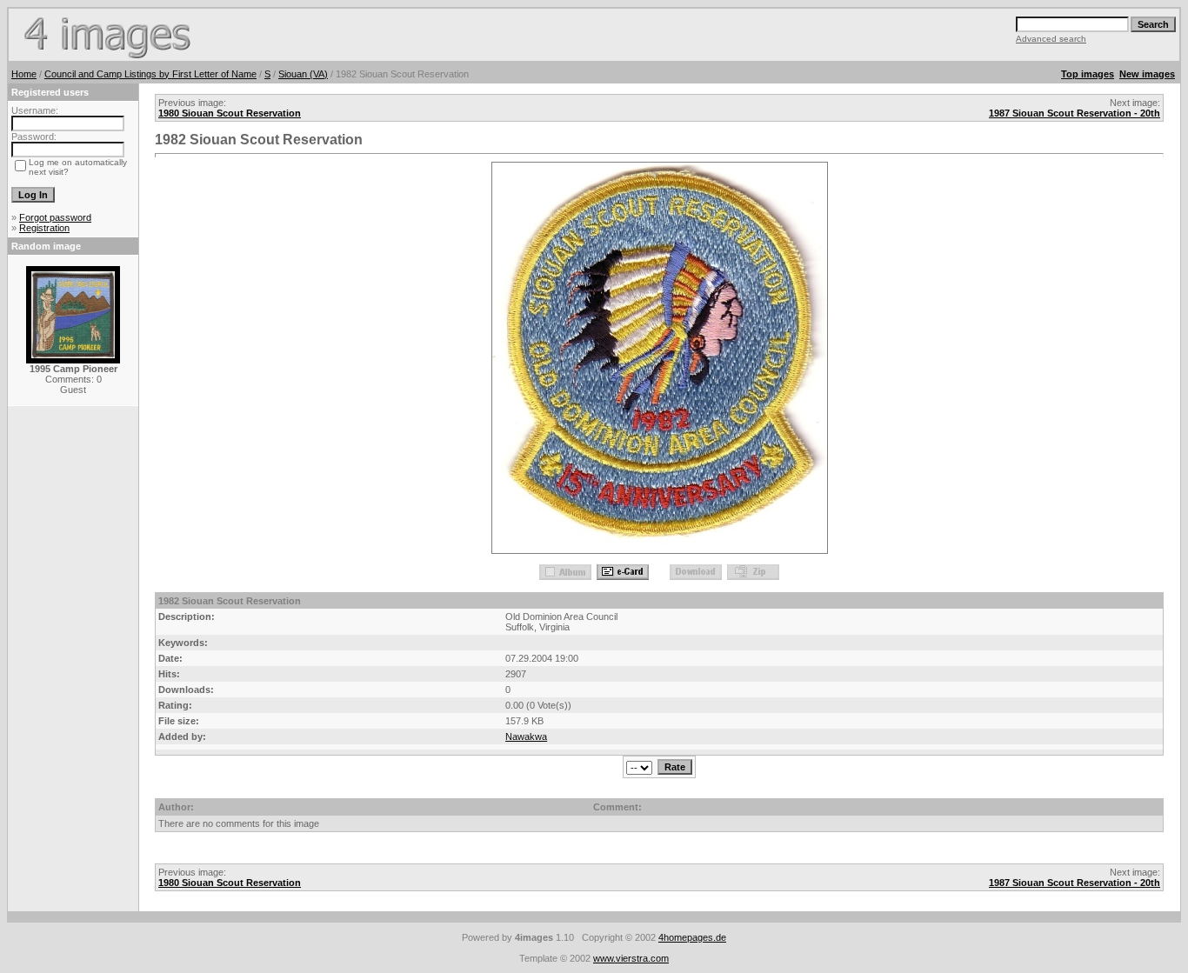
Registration (44, 228)
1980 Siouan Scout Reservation (229, 113)
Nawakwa (526, 736)
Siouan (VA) (303, 74)
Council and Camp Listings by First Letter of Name (150, 74)
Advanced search (1051, 38)
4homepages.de (692, 937)
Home (24, 74)
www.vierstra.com (631, 958)
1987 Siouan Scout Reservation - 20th (1074, 113)
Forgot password (55, 217)
